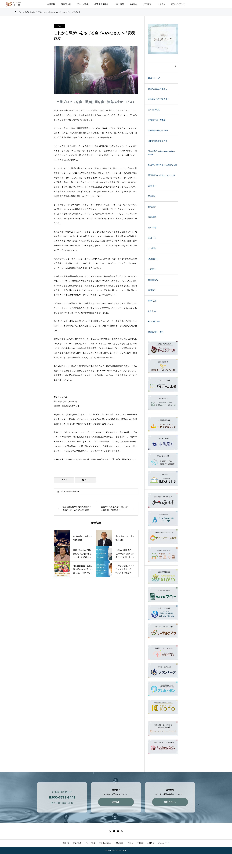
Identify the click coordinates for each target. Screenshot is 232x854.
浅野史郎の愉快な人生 (157, 141)
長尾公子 (152, 207)
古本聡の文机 (154, 110)
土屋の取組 (119, 4)
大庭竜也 (152, 269)
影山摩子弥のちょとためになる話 (162, 165)
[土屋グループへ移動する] (15, 12)
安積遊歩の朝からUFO (73, 491)
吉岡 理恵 (152, 217)
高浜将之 (152, 196)
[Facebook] (114, 831)
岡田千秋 (152, 238)
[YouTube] (118, 831)
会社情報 (51, 4)
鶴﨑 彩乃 (152, 301)
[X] (110, 831)
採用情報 (148, 4)
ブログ (59, 26)
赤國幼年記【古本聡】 (157, 120)
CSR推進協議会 (101, 4)
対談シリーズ (154, 78)
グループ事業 (82, 4)
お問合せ (161, 4)
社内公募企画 (154, 321)
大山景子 (152, 248)
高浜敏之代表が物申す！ (158, 99)
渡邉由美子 (153, 259)
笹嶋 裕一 (152, 186)
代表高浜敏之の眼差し (157, 89)
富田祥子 (152, 290)
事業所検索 (66, 4)
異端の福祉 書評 (155, 332)
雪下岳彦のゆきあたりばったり (161, 175)
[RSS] (122, 831)
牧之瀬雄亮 (153, 280)
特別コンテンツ (178, 4)
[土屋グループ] (13, 4)
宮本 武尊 (152, 228)
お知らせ (134, 4)
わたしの (152, 311)
